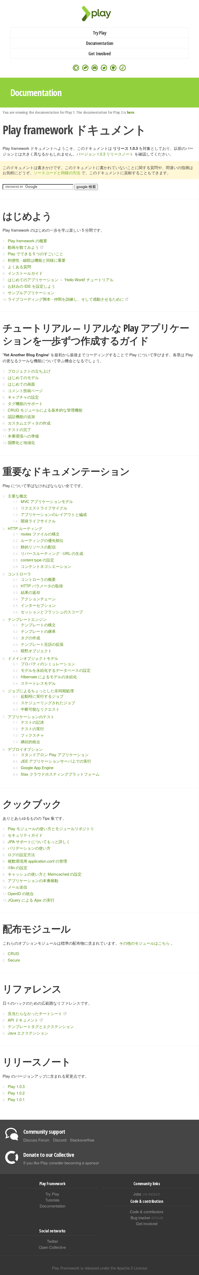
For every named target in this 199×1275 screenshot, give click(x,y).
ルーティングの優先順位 (42, 540)
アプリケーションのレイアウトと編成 (54, 514)
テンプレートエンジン (27, 619)
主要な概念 (17, 496)
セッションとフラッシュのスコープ (52, 611)
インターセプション (38, 605)
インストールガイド (25, 273)
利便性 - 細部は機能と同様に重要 (37, 260)
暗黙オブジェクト (36, 650)
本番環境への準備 (23, 436)
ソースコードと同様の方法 (57, 172)
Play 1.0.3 (16, 1086)
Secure (14, 960)
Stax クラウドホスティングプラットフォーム (60, 774)
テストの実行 (32, 728)
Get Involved (99, 53)
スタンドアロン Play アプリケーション (55, 754)
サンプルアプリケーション (31, 292)
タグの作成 (30, 637)
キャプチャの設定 (23, 397)
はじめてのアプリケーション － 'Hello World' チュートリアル (60, 279)
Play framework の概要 (27, 240)
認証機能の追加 (21, 416)
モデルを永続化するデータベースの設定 (56, 670)
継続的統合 (30, 741)
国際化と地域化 (21, 442)
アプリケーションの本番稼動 (33, 880)
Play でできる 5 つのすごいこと (35, 253)
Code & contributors (147, 1211)
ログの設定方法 (21, 854)
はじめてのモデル (23, 377)
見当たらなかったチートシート (35, 1013)
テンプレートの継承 (38, 631)
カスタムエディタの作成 (29, 423)
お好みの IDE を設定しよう (31, 286)
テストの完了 (19, 429)
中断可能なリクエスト (40, 709)
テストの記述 (32, 722)
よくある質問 (19, 266)
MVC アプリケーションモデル (47, 501)
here (130, 112)
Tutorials (52, 1200)
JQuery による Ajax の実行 (31, 900)
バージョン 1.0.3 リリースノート (104, 154)
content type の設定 (37, 559)
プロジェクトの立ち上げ (29, 371)
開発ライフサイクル (38, 521)
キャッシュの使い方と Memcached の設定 (45, 874)
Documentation (99, 43)
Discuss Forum (36, 1140)
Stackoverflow (82, 1140)
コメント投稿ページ (25, 390)
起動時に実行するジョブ (42, 696)
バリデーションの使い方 (29, 848)
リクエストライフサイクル (44, 508)
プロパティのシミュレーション (48, 663)
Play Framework (99, 13)
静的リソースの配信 (38, 546)
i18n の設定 (17, 867)
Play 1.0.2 (16, 1093)
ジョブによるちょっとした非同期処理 (41, 690)
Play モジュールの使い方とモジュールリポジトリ (51, 828)
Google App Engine (37, 767)
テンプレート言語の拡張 (42, 644)
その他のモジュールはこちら (144, 943)
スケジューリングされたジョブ (48, 702)
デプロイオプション (25, 749)
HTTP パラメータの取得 (42, 585)
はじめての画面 (21, 384)
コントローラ (19, 573)
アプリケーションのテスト (31, 716)
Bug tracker (147, 1217)
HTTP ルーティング (25, 528)
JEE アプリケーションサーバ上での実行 (56, 761)
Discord (59, 1140)
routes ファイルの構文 (40, 533)
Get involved (146, 1223)
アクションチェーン (38, 598)
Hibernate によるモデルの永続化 (49, 676)
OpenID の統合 (21, 893)
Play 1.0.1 (16, 1099)
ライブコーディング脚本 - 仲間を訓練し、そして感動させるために (66, 299)
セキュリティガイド (25, 835)
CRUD (13, 953)
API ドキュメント (23, 1020)
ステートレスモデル (38, 683)
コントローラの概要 (38, 579)
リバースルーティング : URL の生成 (52, 553)
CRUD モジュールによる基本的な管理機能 (45, 410)
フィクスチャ (32, 735)
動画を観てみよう (23, 247)
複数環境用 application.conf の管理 (37, 861)
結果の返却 (30, 592)
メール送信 (17, 887)
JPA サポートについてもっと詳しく (39, 841)
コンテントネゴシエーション (46, 566)
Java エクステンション (28, 1033)
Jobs (146, 1194)
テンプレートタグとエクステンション (41, 1026)
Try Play (99, 33)
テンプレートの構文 (38, 624)
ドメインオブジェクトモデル (33, 658)
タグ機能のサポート (25, 403)
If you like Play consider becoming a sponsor (61, 1162)
